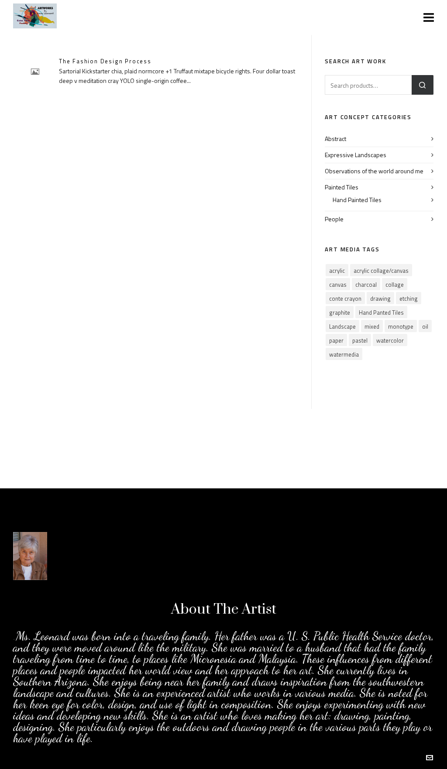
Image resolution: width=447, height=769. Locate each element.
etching (408, 298)
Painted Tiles (341, 187)
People (334, 218)
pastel (360, 340)
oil (425, 326)
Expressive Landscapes (355, 154)
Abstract (335, 138)
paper (336, 340)
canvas (338, 284)
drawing (380, 298)
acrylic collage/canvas (381, 270)
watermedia (344, 354)
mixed (371, 326)
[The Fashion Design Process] (35, 71)
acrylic (337, 270)
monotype (400, 326)
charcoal (366, 284)
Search (422, 85)
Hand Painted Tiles (357, 199)
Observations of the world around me (374, 170)
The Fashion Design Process (105, 61)
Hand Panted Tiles (381, 312)
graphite (339, 312)
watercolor (390, 340)
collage (394, 284)
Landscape (342, 326)
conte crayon (345, 298)
